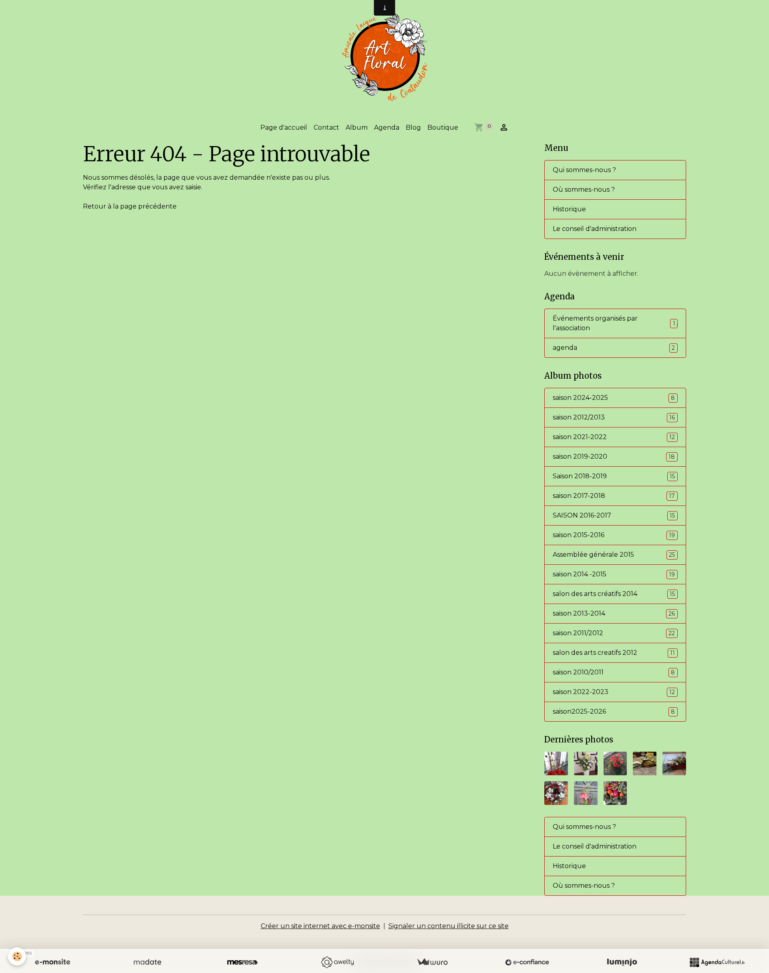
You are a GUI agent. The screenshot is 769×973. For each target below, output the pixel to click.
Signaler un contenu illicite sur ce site (449, 926)
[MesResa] (242, 962)
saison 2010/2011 (614, 672)
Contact (326, 127)
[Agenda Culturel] (717, 962)
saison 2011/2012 (614, 633)
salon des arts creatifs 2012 (614, 652)
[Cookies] (17, 956)
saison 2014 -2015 (614, 574)
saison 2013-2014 (614, 613)
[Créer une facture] (432, 962)
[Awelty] (337, 962)
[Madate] (147, 962)
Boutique (442, 127)
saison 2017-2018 (614, 496)
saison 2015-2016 (614, 535)
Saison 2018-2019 (614, 476)
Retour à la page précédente (130, 206)
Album (357, 127)
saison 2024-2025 (614, 397)
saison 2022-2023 (614, 692)
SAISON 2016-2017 (614, 515)
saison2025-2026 (614, 711)
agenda (614, 347)
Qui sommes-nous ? (584, 170)
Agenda (386, 127)
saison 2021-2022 (614, 437)
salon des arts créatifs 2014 (614, 594)
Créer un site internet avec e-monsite (320, 926)
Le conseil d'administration (594, 229)
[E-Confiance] (527, 962)
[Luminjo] (622, 962)
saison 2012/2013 (614, 417)
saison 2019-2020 (614, 456)
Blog (413, 127)
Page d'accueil (283, 127)
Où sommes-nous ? (584, 189)
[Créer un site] (52, 962)
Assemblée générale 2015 (614, 554)
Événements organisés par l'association (614, 323)
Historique (569, 209)
